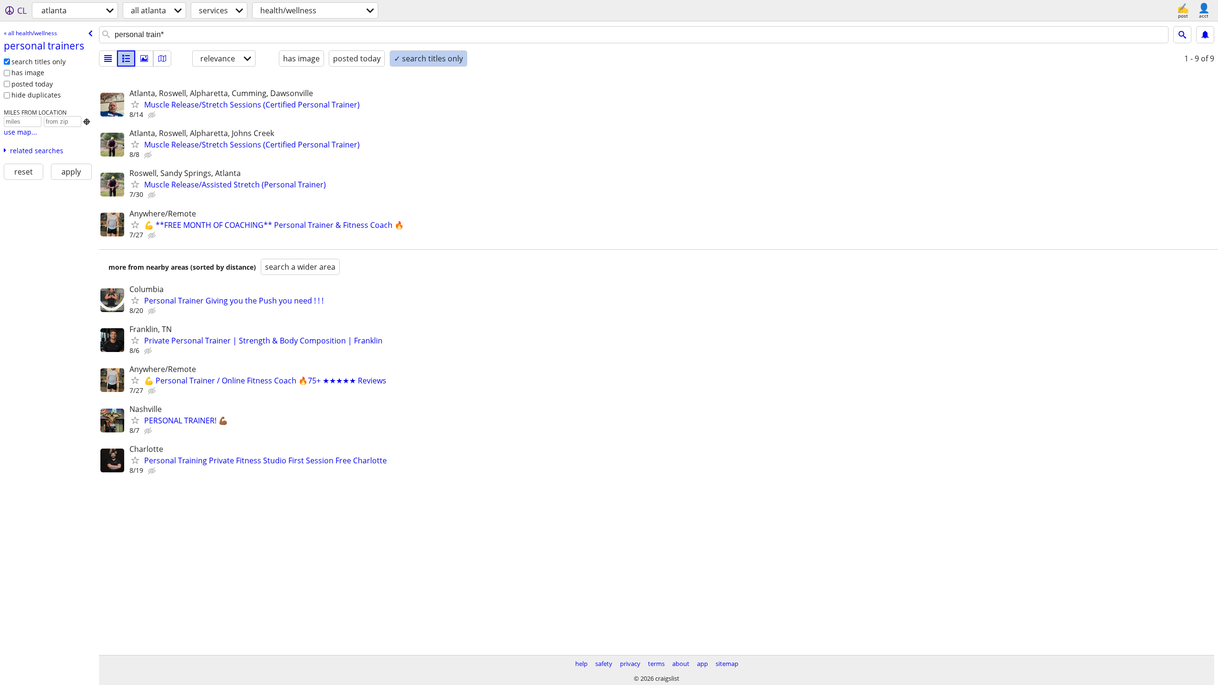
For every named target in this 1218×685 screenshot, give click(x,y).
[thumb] (126, 58)
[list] (108, 58)
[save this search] (1205, 34)
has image (27, 72)
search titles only (38, 61)
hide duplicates (36, 94)
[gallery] (144, 58)
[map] (162, 58)
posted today (32, 83)
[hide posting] (152, 115)
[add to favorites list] (135, 104)
